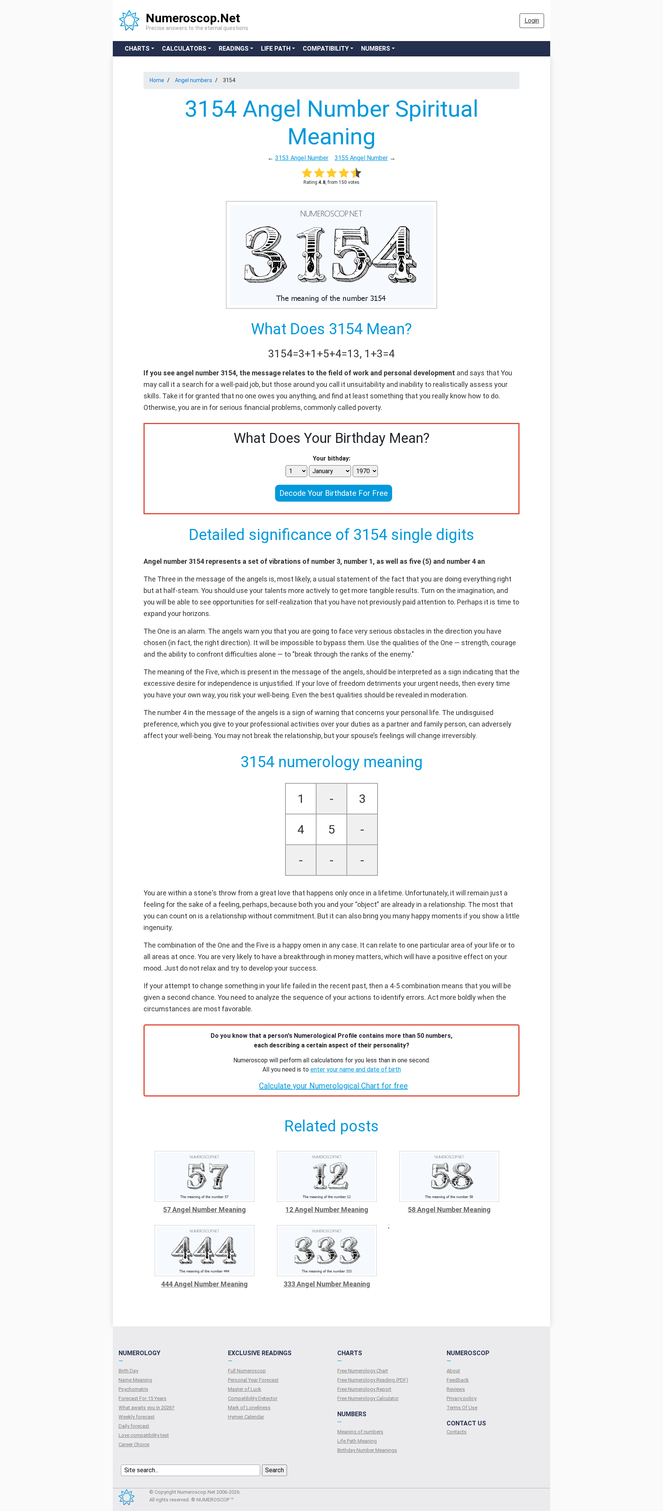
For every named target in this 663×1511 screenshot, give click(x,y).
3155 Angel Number (361, 158)
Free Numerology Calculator (368, 1398)
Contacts (457, 1432)
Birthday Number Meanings (367, 1450)
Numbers (375, 48)
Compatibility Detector (252, 1398)
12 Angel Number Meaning (326, 1209)
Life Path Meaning (357, 1441)
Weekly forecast (137, 1417)
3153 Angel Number (301, 158)
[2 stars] (319, 173)
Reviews (456, 1389)
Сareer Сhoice (134, 1444)
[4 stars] (344, 173)
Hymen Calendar (246, 1417)
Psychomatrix (133, 1389)
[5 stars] (356, 173)
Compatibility (326, 48)
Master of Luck (244, 1389)
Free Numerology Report (364, 1389)
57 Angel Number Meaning (204, 1209)
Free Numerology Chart (362, 1371)
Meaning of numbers (360, 1432)
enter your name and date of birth (355, 1069)
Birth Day (128, 1371)
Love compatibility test (144, 1435)
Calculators (184, 48)
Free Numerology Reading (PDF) (372, 1380)
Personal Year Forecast (253, 1380)
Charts (137, 48)
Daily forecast (134, 1426)
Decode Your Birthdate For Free (333, 493)
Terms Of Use (462, 1407)
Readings (234, 48)
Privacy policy (462, 1398)
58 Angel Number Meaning (449, 1209)
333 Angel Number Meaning (327, 1284)
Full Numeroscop (247, 1371)
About (453, 1371)
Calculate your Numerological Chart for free (333, 1085)
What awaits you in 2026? (147, 1407)
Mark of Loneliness (249, 1407)
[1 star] (307, 173)
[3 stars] (331, 173)
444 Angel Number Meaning (204, 1284)
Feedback (458, 1380)
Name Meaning (135, 1380)
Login (531, 20)
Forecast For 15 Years (143, 1398)
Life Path (275, 48)
